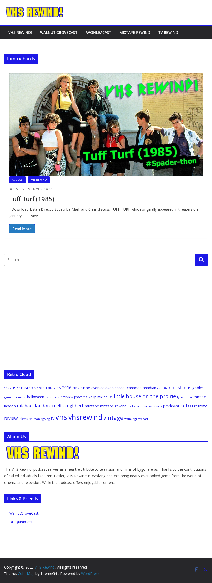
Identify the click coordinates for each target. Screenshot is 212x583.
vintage (113, 417)
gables (198, 387)
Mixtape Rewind (134, 32)
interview (66, 397)
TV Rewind (168, 32)
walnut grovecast (136, 419)
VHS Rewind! (20, 32)
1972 (7, 388)
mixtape (92, 405)
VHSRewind (44, 189)
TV (52, 418)
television (26, 418)
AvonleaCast (98, 32)
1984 (24, 388)
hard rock (52, 397)
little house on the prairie (145, 396)
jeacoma (81, 397)
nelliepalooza (137, 406)
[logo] (43, 448)
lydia (180, 397)
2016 (66, 387)
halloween (35, 396)
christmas (180, 387)
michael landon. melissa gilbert (50, 406)
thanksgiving (42, 419)
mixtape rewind (113, 406)
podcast (171, 406)
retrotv (200, 405)
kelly (92, 397)
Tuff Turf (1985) (31, 198)
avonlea (97, 387)
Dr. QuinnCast (21, 521)
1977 (16, 387)
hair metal (19, 397)
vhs (61, 417)
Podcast (17, 180)
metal (189, 397)
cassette (162, 388)
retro (186, 405)
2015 (57, 388)
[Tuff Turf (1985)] (106, 124)
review (11, 418)
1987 (49, 388)
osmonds (155, 406)
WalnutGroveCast (24, 513)
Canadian (148, 387)
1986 (40, 388)
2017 (76, 388)
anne (85, 387)
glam (7, 397)
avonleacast (115, 387)
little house (105, 397)
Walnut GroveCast (58, 32)
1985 (32, 387)
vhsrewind (85, 417)
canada (133, 387)
